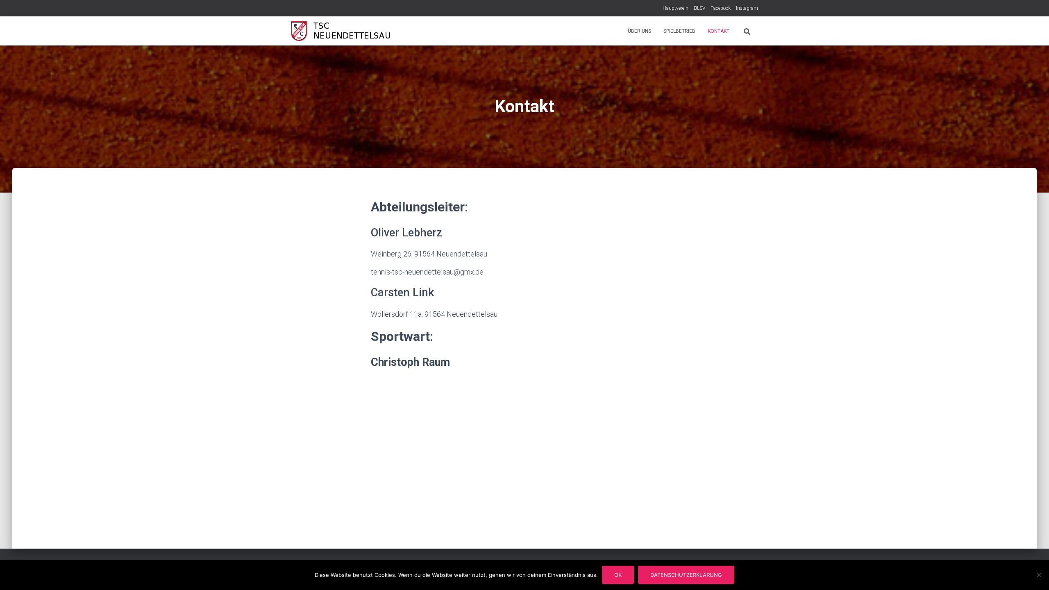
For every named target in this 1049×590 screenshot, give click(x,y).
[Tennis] (344, 31)
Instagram (747, 8)
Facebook (721, 8)
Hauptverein (675, 8)
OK (618, 575)
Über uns (639, 31)
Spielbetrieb (679, 31)
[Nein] (1039, 575)
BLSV (699, 8)
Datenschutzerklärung (686, 575)
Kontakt (718, 31)
